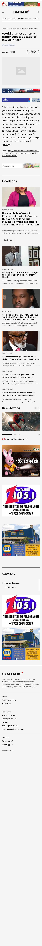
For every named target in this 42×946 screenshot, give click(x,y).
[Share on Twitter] (34, 52)
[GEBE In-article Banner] (21, 100)
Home (4, 29)
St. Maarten (6, 703)
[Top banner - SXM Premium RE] (21, 4)
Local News (6, 712)
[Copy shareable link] (27, 52)
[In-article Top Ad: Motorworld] (21, 91)
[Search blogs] (38, 12)
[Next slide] (39, 408)
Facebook (5, 737)
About (4, 696)
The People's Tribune (10, 726)
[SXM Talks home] (21, 11)
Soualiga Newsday (24, 18)
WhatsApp (6, 744)
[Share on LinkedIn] (38, 52)
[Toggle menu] (3, 11)
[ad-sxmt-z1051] (21, 500)
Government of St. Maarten (12, 729)
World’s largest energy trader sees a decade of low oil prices (20, 141)
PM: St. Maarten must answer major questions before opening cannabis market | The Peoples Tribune (18, 394)
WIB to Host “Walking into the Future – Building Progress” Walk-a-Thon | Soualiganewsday (19, 376)
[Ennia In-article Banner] (21, 165)
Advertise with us (9, 700)
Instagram (6, 741)
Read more (9, 240)
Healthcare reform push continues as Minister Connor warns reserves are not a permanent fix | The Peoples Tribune (20, 358)
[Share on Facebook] (31, 52)
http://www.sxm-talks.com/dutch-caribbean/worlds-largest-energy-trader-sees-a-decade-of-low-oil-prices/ (21, 153)
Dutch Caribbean (14, 29)
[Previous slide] (35, 408)
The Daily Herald (9, 18)
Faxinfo (36, 18)
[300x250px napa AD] (21, 540)
